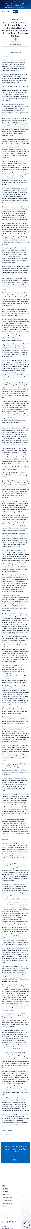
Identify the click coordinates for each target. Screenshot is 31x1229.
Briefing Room (15, 41)
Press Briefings (15, 44)
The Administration (7, 1197)
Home (3, 1185)
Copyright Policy (5, 1215)
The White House (7, 1203)
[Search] (28, 11)
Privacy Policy (5, 1212)
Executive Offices (7, 1200)
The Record (5, 1188)
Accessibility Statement (7, 1217)
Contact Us (4, 1210)
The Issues (5, 1191)
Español (4, 1206)
